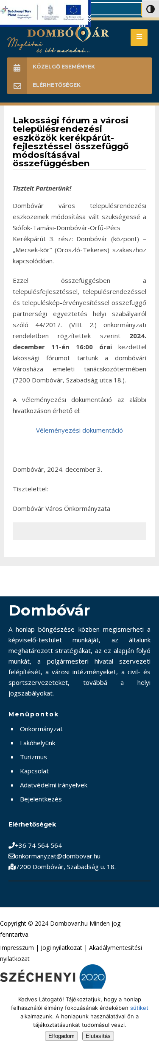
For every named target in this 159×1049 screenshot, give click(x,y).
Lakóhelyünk (37, 742)
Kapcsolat (34, 771)
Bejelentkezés (41, 799)
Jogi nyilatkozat (61, 948)
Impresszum (17, 948)
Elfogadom (61, 1036)
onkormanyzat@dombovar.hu (57, 856)
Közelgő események (64, 66)
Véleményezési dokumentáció (79, 430)
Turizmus (33, 757)
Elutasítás (98, 1036)
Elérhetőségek (57, 85)
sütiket (139, 1007)
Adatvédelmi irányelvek (53, 785)
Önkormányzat (41, 728)
